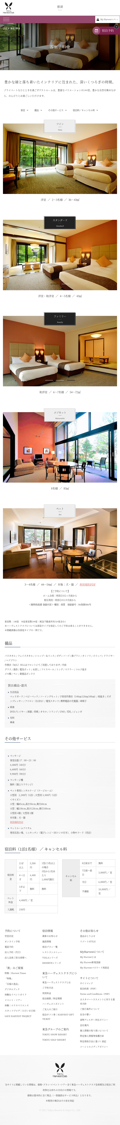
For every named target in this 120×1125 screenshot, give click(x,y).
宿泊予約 (108, 30)
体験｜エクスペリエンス (17, 1005)
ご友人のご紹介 (50, 1009)
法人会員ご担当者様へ (16, 957)
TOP (5, 28)
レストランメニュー (52, 952)
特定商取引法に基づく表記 (93, 1041)
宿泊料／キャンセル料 (84, 110)
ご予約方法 (47, 987)
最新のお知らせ (50, 935)
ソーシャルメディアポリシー (94, 1046)
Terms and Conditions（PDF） (95, 993)
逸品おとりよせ (87, 935)
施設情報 (46, 941)
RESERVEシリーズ (51, 962)
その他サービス (55, 110)
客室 (23, 110)
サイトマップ (86, 983)
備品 (36, 110)
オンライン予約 (12, 941)
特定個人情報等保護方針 (92, 1035)
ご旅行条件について (90, 1008)
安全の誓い (85, 1014)
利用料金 (46, 993)
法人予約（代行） (13, 952)
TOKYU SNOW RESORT (54, 1034)
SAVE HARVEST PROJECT (18, 1016)
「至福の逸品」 (12, 983)
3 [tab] (71, 380)
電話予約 (9, 946)
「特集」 (9, 978)
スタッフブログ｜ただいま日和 (20, 1010)
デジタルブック (12, 989)
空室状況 (9, 935)
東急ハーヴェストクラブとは (56, 982)
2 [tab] (60, 380)
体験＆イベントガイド (16, 994)
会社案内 (84, 1025)
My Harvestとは (88, 956)
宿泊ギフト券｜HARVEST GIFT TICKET (58, 1016)
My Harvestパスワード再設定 (94, 967)
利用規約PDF (88, 584)
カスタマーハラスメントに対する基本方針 (97, 1001)
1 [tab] (49, 380)
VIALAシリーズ (50, 957)
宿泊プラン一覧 (50, 946)
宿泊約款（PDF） (89, 988)
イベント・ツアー (13, 999)
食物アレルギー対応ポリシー (94, 1019)
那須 (60, 8)
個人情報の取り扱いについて (94, 1030)
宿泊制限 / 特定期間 (52, 998)
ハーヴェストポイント (53, 1003)
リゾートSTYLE (88, 941)
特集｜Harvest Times (15, 973)
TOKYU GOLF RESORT (54, 1039)
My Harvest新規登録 (90, 962)
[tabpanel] (60, 159)
